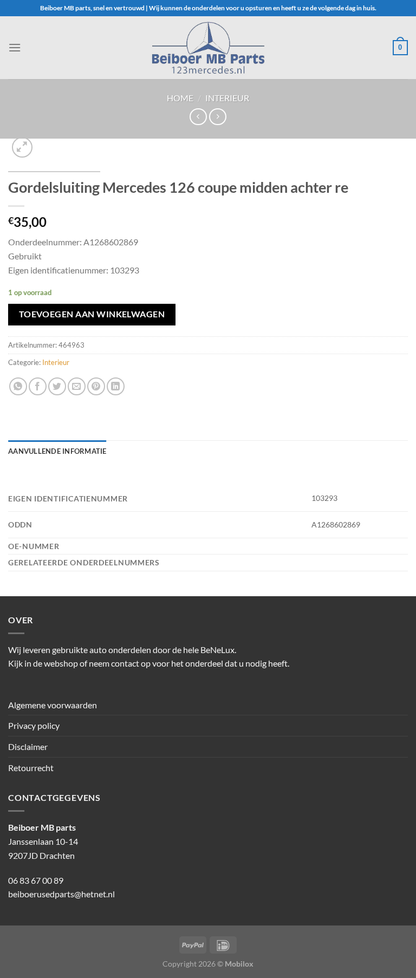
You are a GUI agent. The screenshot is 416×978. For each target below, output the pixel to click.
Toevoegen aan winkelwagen (92, 314)
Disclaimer (28, 746)
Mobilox (239, 963)
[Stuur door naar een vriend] (77, 386)
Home (180, 98)
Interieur (227, 98)
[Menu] (14, 47)
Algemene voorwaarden (52, 705)
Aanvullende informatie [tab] (57, 451)
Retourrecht (31, 767)
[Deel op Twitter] (57, 386)
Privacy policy (34, 725)
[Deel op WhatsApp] (18, 386)
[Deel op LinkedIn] (116, 386)
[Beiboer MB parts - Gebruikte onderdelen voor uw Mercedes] (208, 47)
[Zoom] (22, 147)
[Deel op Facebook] (38, 386)
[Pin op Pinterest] (96, 386)
